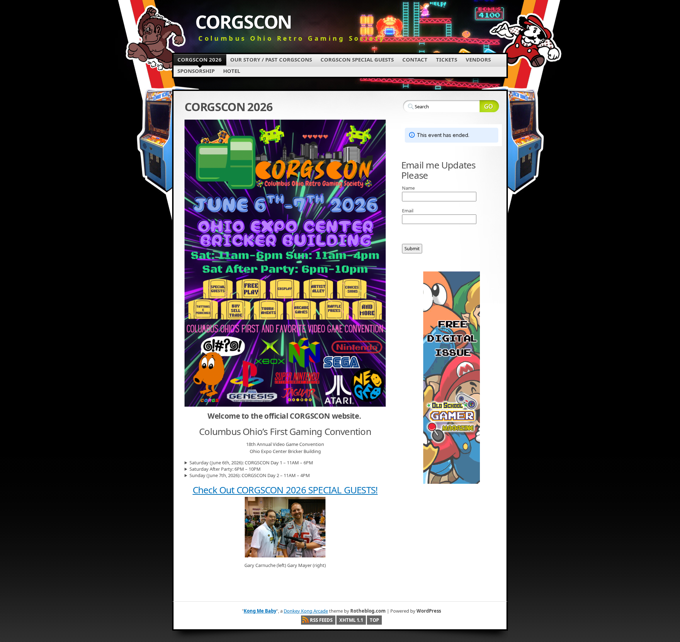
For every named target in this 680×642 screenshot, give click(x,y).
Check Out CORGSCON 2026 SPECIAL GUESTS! (285, 489)
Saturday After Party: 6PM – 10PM (225, 469)
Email (407, 210)
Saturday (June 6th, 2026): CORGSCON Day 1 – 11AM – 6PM (251, 462)
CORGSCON (243, 21)
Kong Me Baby (260, 611)
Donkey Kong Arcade (306, 611)
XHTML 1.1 (351, 620)
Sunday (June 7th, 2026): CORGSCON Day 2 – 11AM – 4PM (249, 475)
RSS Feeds (321, 620)
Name (408, 188)
